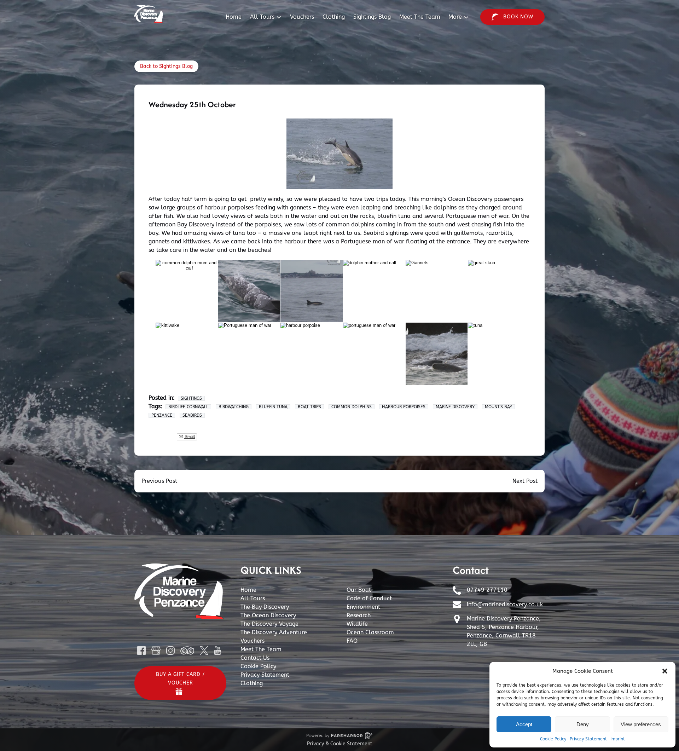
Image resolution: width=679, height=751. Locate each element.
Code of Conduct (369, 598)
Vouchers (302, 16)
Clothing (334, 16)
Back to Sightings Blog (166, 66)
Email (189, 436)
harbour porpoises (403, 406)
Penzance (161, 415)
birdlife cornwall (188, 406)
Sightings (191, 398)
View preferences (641, 724)
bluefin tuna (273, 406)
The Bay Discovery (264, 606)
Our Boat (359, 590)
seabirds (192, 415)
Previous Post (159, 481)
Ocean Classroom (370, 632)
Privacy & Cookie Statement (339, 744)
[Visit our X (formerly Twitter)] (204, 650)
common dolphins (351, 406)
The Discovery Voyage (269, 623)
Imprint (617, 738)
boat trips (309, 406)
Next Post (525, 481)
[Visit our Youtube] (217, 650)
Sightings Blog (372, 16)
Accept (524, 724)
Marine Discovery (455, 406)
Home (234, 16)
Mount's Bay (498, 406)
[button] (664, 671)
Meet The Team (419, 16)
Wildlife (357, 623)
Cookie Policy (553, 738)
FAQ (352, 640)
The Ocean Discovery (268, 615)
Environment (363, 606)
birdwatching (234, 406)
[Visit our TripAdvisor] (187, 650)
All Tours (252, 598)
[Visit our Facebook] (141, 650)
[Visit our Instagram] (170, 650)
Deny (582, 724)
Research (359, 615)
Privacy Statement (588, 738)
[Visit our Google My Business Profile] (156, 650)
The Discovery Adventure (273, 632)
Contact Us (254, 657)
